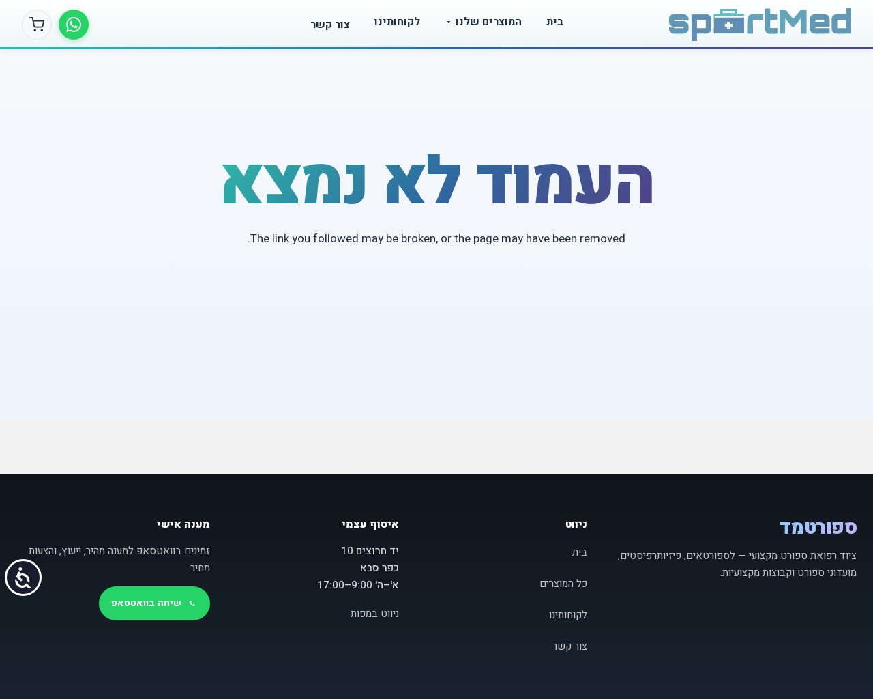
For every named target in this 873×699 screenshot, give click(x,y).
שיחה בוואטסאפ (146, 603)
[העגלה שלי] (37, 25)
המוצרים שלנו (489, 22)
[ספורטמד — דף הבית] (760, 24)
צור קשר (330, 24)
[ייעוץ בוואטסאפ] (74, 25)
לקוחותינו (397, 22)
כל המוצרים (563, 583)
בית (554, 22)
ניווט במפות (375, 613)
